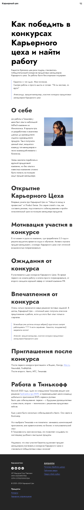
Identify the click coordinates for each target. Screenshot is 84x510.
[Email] (16, 468)
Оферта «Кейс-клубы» (52, 474)
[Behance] (22, 468)
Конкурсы (14, 493)
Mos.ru (67, 365)
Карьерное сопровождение (21, 496)
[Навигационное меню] (81, 3)
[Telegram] (12, 468)
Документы (49, 463)
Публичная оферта (50, 470)
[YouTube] (19, 468)
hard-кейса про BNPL (29, 393)
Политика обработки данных (54, 467)
